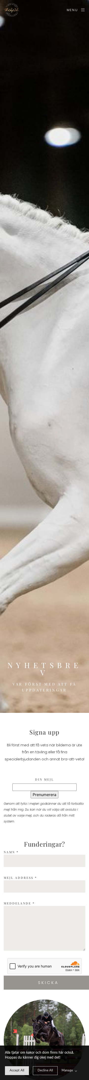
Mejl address (20, 878)
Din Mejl (44, 779)
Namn (11, 852)
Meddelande (19, 903)
